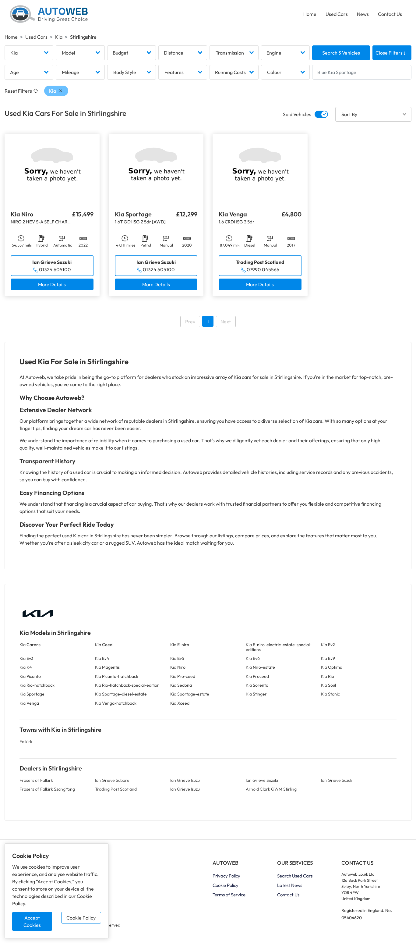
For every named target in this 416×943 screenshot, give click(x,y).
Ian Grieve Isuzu (185, 780)
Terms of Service (229, 895)
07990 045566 (263, 269)
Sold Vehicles (297, 114)
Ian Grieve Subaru (112, 780)
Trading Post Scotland (116, 789)
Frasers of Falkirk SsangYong (47, 789)
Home (309, 14)
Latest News (289, 885)
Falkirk (25, 741)
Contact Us (390, 14)
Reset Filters (18, 91)
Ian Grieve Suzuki (262, 780)
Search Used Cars (294, 876)
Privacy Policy (226, 876)
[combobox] (29, 52)
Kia (58, 37)
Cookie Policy (81, 918)
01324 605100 (55, 269)
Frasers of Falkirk (36, 780)
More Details (52, 284)
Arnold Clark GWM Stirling (271, 789)
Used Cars (337, 14)
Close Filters (389, 53)
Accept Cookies (32, 921)
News (363, 14)
